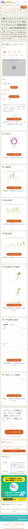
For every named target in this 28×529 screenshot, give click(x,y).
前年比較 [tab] (5, 324)
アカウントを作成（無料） (14, 119)
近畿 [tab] (9, 55)
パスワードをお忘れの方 (14, 437)
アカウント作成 (15, 523)
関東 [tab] (19, 52)
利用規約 (22, 524)
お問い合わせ (14, 526)
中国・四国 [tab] (15, 55)
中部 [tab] (4, 55)
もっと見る (14, 116)
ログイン (14, 427)
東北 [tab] (15, 52)
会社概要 (17, 524)
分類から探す (6, 524)
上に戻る (14, 511)
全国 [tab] (4, 52)
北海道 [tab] (9, 52)
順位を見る (14, 87)
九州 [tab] (21, 55)
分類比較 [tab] (12, 324)
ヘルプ (12, 524)
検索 (25, 7)
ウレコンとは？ (7, 523)
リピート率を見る (14, 96)
